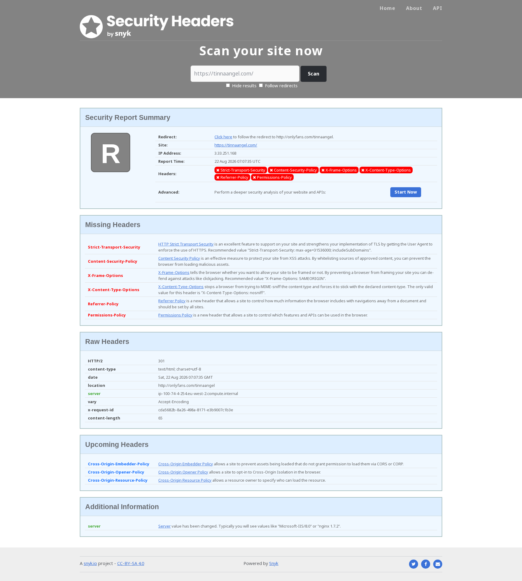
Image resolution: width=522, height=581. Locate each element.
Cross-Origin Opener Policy (183, 472)
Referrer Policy (171, 300)
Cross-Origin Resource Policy (184, 480)
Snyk (273, 563)
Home (387, 8)
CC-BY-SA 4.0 (130, 563)
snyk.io (90, 563)
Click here (223, 137)
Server (164, 526)
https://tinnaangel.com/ (235, 145)
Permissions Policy (175, 315)
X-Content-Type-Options (181, 286)
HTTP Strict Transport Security (186, 244)
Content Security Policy (179, 258)
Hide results (243, 85)
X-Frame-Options (173, 272)
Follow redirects (281, 85)
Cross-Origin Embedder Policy (185, 464)
